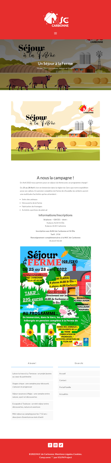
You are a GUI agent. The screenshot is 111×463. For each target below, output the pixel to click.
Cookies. (77, 454)
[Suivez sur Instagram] (55, 445)
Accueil (62, 373)
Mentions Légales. (64, 454)
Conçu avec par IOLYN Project (55, 457)
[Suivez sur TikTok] (61, 445)
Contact (62, 380)
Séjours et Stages (66, 68)
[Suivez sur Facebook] (50, 445)
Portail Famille (65, 387)
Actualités (53, 68)
